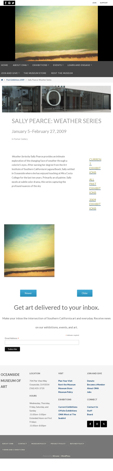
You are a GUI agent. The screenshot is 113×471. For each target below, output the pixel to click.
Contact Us (92, 407)
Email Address (12, 338)
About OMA (93, 388)
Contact (22, 444)
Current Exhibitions (67, 407)
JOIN (94, 3)
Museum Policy (65, 392)
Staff (89, 410)
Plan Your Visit (65, 381)
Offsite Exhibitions (67, 410)
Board (90, 414)
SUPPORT (104, 3)
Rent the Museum (67, 384)
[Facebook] (6, 3)
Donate (90, 381)
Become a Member (96, 384)
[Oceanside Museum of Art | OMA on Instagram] (97, 424)
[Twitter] (13, 3)
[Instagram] (9, 3)
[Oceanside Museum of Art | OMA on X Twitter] (104, 424)
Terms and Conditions (13, 450)
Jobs (89, 392)
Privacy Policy (58, 444)
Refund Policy (77, 444)
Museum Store (65, 388)
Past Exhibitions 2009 (15, 80)
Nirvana (56, 456)
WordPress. (65, 456)
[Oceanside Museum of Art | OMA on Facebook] (90, 424)
